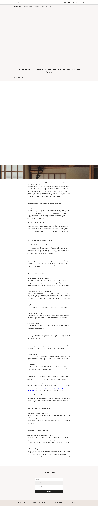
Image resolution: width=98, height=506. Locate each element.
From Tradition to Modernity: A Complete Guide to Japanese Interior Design (37, 6)
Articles (19, 6)
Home (15, 6)
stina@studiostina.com (79, 505)
